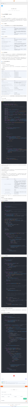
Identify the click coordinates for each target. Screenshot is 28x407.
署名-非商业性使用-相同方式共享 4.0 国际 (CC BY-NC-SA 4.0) (15, 383)
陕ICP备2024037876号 (17, 404)
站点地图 (15, 406)
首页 (1, 3)
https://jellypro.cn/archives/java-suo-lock (11, 382)
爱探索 (13, 404)
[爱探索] (14, 1)
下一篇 (26, 386)
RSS (12, 406)
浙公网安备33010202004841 (14, 405)
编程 (3, 3)
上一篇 (1, 386)
